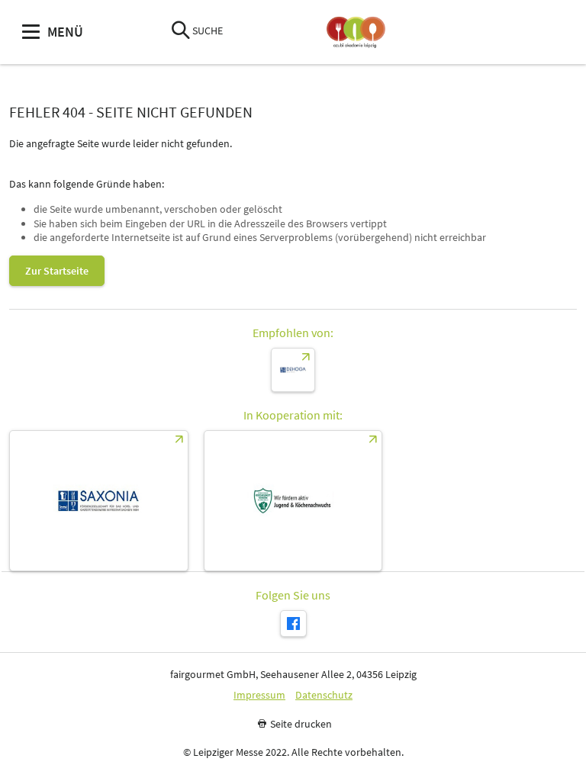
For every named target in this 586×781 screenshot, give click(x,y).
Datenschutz (324, 695)
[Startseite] (356, 32)
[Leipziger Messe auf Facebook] (293, 623)
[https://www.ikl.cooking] (293, 500)
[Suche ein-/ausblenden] (181, 31)
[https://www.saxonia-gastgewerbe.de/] (99, 500)
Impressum (259, 695)
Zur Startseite (57, 271)
